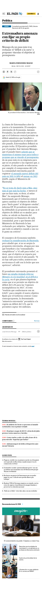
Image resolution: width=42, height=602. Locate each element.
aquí (33, 346)
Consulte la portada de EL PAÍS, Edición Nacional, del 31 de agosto (25, 27)
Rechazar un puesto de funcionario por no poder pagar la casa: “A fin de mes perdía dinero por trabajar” (20, 477)
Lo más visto (7, 455)
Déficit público (26, 332)
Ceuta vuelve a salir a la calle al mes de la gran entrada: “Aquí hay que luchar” (19, 438)
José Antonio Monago (9, 332)
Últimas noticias (8, 420)
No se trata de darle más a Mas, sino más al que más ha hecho (19, 189)
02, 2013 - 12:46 (23, 66)
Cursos (21, 511)
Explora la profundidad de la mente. (28, 559)
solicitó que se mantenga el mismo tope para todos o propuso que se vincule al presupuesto (20, 154)
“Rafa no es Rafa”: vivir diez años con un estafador (20, 491)
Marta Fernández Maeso (21, 63)
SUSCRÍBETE (31, 13)
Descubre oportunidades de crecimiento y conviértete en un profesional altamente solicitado (29, 548)
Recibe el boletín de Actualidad (15, 315)
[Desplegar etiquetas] (38, 331)
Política (7, 20)
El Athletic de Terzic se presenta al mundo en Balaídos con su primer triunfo (20, 426)
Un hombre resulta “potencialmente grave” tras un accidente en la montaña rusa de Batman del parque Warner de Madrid (21, 469)
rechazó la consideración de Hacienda (20, 240)
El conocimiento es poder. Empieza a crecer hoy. (21, 541)
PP (19, 332)
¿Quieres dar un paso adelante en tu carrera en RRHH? (28, 570)
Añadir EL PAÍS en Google (13, 77)
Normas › (37, 321)
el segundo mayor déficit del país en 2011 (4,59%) (20, 175)
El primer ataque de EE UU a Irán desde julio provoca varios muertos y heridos (21, 432)
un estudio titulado (20, 277)
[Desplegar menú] (4, 13)
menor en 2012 (30, 176)
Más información (6, 341)
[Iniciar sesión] (38, 13)
